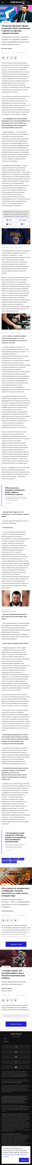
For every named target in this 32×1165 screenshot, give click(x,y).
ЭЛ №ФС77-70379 (16, 1075)
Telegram (18, 216)
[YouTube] (16, 1052)
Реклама (5, 1041)
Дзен (22, 216)
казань (21, 859)
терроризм (5, 859)
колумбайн (14, 859)
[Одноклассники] (16, 1062)
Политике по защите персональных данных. (12, 1082)
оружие (13, 862)
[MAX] (16, 1067)
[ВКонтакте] (16, 1057)
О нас (4, 1038)
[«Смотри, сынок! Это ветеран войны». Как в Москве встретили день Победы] (3, 1000)
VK (27, 216)
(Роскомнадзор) (23, 1074)
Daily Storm (16, 2)
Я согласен (24, 1160)
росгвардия (6, 862)
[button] (2, 3)
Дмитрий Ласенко (7, 990)
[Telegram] (16, 1047)
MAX (24, 211)
